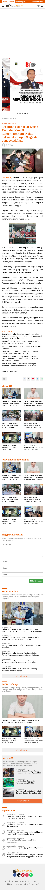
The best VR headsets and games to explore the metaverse (25, 825)
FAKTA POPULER (13, 123)
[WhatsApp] (31, 875)
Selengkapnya (22, 676)
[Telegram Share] (37, 379)
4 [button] (25, 113)
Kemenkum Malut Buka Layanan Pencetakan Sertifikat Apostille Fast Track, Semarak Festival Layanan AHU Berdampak (22, 336)
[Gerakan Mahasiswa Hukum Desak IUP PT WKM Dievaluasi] (11, 415)
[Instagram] (27, 875)
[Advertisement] (22, 32)
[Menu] (3, 6)
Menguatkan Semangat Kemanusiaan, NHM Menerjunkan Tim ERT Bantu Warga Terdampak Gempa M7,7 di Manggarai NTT (28, 782)
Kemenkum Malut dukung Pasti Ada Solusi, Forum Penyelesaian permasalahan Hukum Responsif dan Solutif (20, 359)
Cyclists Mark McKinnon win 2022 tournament (21, 841)
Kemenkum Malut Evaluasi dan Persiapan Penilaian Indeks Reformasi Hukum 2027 (19, 365)
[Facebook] (14, 875)
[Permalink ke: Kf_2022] (3, 145)
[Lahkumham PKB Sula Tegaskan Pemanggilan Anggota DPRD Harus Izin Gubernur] (33, 393)
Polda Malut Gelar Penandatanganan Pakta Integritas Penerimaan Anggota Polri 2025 (25, 856)
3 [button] (22, 113)
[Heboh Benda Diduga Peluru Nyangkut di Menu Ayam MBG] (8, 772)
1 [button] (17, 113)
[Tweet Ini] (28, 379)
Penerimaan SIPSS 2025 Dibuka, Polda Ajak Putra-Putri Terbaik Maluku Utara (25, 833)
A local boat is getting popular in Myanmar (24, 848)
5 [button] (27, 113)
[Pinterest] (23, 875)
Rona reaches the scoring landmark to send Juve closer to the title (25, 817)
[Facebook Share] (24, 379)
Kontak (15, 881)
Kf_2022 (8, 144)
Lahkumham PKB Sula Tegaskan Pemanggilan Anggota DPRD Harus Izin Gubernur (21, 342)
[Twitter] (19, 875)
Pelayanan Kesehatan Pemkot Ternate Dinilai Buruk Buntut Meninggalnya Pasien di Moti (28, 792)
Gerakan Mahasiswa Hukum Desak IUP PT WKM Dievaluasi (22, 347)
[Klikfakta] (14, 6)
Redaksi (6, 881)
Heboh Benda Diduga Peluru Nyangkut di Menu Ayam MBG (28, 772)
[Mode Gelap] (38, 6)
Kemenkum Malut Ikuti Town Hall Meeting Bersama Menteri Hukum (19, 670)
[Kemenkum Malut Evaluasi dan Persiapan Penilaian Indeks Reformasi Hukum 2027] (33, 437)
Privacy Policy (25, 881)
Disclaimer (37, 881)
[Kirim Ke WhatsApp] (41, 379)
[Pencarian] (42, 6)
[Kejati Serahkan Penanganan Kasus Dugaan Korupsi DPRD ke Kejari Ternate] (33, 415)
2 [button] (20, 113)
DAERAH (4, 123)
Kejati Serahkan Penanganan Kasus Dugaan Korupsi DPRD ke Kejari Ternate (20, 352)
